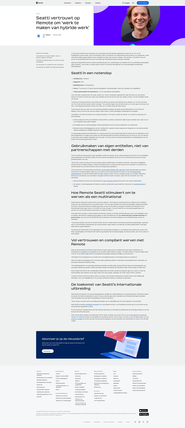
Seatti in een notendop (42, 53)
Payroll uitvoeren (41, 387)
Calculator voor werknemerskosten (79, 400)
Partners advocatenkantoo (139, 385)
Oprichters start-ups (99, 393)
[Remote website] (44, 37)
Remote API (39, 384)
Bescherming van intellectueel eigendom (101, 384)
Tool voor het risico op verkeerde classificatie (80, 403)
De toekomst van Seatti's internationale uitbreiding (50, 67)
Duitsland (84, 252)
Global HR (39, 396)
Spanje (119, 252)
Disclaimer (120, 422)
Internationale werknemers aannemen (43, 374)
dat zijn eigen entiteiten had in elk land (113, 170)
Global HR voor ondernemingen (63, 400)
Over (114, 373)
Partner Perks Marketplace (139, 388)
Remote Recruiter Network (139, 390)
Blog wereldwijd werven (81, 373)
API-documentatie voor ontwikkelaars (80, 384)
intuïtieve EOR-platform (94, 215)
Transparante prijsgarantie (100, 380)
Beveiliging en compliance (100, 376)
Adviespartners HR (137, 380)
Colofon (128, 422)
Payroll (57, 380)
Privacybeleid (86, 422)
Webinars (77, 380)
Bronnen (87, 3)
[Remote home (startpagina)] (39, 3)
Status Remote (116, 388)
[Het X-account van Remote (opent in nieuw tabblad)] (143, 421)
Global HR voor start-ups (62, 395)
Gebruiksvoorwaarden (108, 422)
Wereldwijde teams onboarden (44, 382)
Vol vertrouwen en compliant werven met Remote (50, 64)
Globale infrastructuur (99, 373)
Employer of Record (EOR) (62, 376)
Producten (67, 3)
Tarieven (97, 3)
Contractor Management (61, 378)
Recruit (57, 389)
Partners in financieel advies (139, 383)
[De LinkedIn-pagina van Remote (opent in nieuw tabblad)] (139, 421)
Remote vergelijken (79, 387)
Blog (38, 13)
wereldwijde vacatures (92, 304)
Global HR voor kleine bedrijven (63, 398)
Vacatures (115, 376)
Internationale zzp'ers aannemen (44, 377)
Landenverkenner (79, 394)
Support (115, 385)
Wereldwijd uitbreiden (42, 380)
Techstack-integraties (80, 389)
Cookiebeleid (97, 422)
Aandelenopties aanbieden (43, 392)
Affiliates (135, 376)
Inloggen (127, 3)
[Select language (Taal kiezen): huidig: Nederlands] (134, 3)
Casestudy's (78, 378)
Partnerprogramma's (137, 373)
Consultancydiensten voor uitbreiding (62, 386)
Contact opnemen (117, 390)
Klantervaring (97, 387)
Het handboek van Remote (81, 392)
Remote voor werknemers (100, 395)
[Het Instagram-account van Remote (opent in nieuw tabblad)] (147, 421)
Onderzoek (78, 376)
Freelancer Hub (98, 398)
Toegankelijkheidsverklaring (120, 392)
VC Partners (135, 378)
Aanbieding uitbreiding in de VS (44, 394)
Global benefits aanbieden (43, 389)
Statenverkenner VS (80, 396)
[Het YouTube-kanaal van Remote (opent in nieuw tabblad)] (135, 421)
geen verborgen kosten (110, 181)
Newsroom (116, 378)
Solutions (78, 3)
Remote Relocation (60, 383)
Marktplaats (116, 383)
